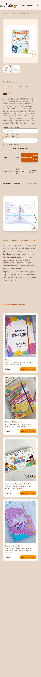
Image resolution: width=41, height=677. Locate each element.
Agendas (25, 13)
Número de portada (10, 137)
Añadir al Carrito (29, 157)
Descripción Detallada (11, 183)
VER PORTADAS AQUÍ (20, 149)
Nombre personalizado (11, 127)
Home (5, 13)
